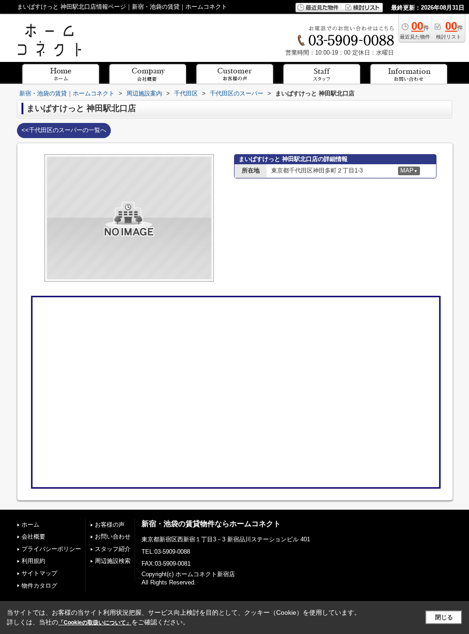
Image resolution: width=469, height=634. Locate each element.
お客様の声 (110, 524)
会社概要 (33, 536)
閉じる (444, 617)
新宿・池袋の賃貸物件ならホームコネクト (211, 524)
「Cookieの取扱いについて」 (94, 622)
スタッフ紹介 (113, 548)
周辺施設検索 (113, 560)
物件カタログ (39, 585)
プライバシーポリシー (51, 548)
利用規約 (33, 560)
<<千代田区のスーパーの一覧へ (64, 130)
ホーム (30, 524)
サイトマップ (39, 573)
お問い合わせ (113, 536)
